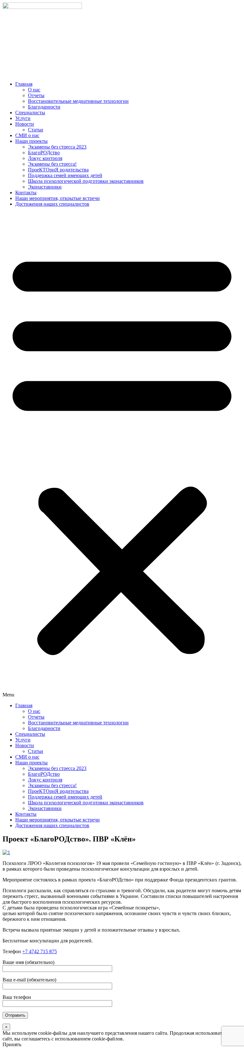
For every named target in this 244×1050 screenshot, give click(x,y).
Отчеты (36, 95)
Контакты (26, 192)
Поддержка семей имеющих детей (65, 175)
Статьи (35, 129)
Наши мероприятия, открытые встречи (57, 198)
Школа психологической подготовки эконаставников (86, 181)
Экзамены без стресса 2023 (57, 147)
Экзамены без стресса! (52, 164)
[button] (122, 455)
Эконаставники (45, 186)
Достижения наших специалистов (52, 204)
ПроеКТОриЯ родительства (58, 169)
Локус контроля (45, 158)
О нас (34, 89)
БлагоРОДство (44, 152)
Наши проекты (31, 141)
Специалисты (30, 112)
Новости (24, 124)
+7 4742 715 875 (39, 951)
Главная (23, 84)
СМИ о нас (27, 135)
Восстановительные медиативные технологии (78, 101)
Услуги (22, 118)
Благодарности (44, 107)
